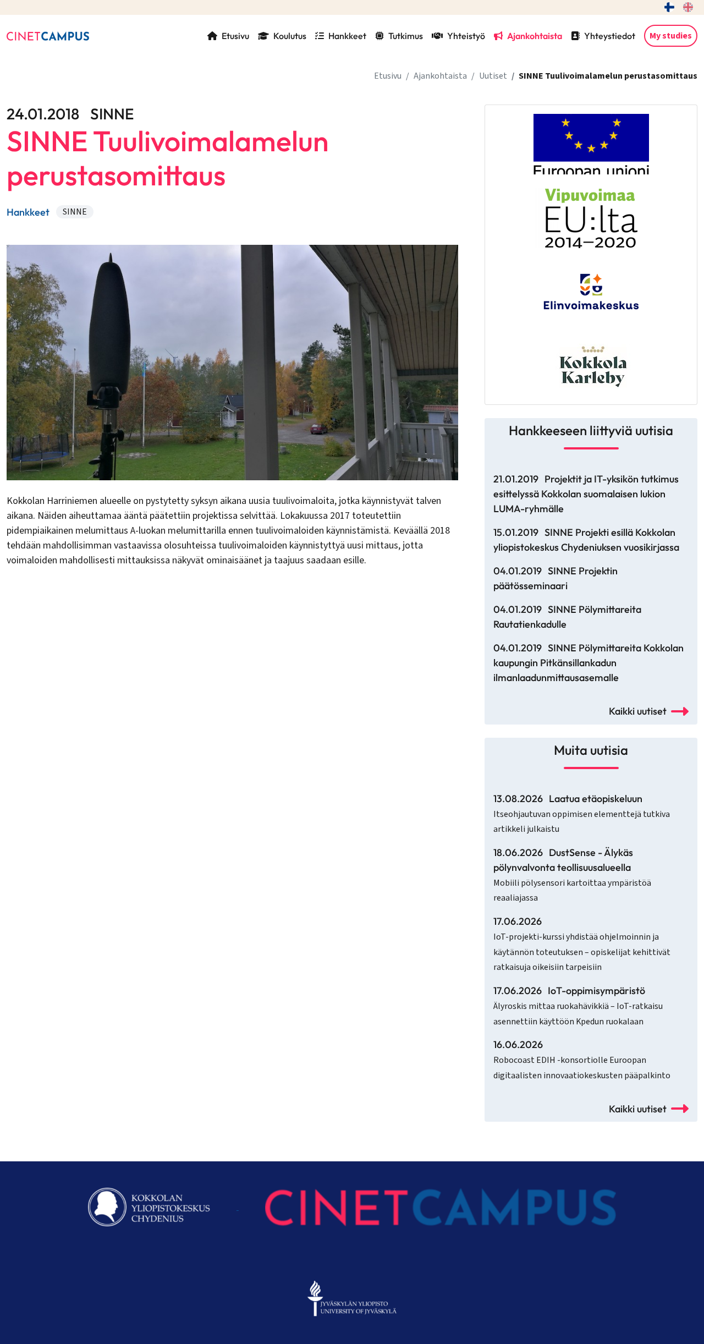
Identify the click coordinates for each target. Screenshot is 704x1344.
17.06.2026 (581, 944)
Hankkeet (347, 35)
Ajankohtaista (534, 35)
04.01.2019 (555, 578)
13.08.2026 (581, 814)
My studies (671, 36)
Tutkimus (405, 35)
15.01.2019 (586, 539)
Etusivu (235, 35)
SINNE (75, 212)
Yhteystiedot (609, 35)
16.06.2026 (581, 1060)
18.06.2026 (572, 875)
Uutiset (493, 76)
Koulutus (289, 35)
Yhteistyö (466, 35)
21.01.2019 (586, 494)
